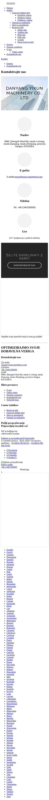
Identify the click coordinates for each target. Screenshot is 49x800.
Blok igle (21, 35)
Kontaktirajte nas (14, 54)
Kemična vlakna (24, 15)
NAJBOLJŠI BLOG (20, 443)
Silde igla (21, 37)
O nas (9, 49)
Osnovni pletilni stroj (21, 13)
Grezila (20, 40)
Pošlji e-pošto (7, 464)
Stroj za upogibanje (20, 25)
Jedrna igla (22, 30)
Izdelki (9, 10)
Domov (10, 8)
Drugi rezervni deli (25, 42)
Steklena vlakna (24, 18)
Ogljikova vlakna (24, 20)
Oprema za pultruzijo (21, 22)
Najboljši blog (13, 400)
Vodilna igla (22, 32)
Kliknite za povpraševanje (12, 438)
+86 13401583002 (9, 370)
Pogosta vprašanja (14, 47)
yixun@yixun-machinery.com (28, 177)
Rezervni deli (17, 27)
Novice (10, 44)
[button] (24, 265)
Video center (17, 52)
